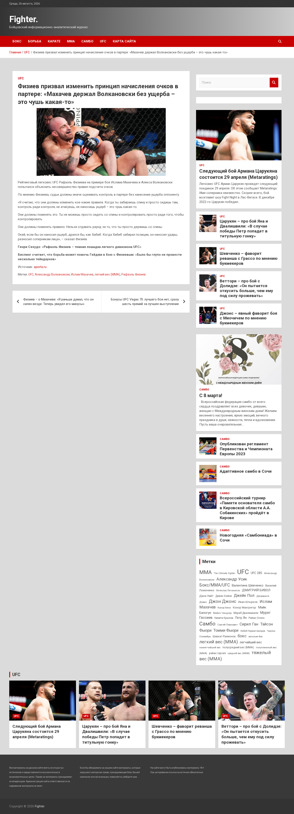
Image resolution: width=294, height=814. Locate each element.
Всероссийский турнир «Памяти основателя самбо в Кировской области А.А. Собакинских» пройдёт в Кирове (247, 507)
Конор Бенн (224, 607)
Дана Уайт (206, 595)
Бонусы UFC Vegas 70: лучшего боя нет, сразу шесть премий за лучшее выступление (145, 301)
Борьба (34, 41)
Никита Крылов (223, 617)
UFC (103, 41)
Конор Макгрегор (244, 607)
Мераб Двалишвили (246, 612)
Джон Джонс (222, 601)
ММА (71, 41)
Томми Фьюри (226, 630)
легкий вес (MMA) (107, 274)
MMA (205, 572)
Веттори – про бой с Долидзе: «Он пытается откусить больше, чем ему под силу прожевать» (246, 288)
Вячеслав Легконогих (228, 590)
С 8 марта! (210, 395)
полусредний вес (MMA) (238, 647)
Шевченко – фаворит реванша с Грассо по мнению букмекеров (248, 258)
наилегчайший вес (210, 647)
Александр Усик (231, 579)
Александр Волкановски (52, 274)
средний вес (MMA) (239, 653)
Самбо (87, 41)
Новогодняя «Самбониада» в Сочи (248, 538)
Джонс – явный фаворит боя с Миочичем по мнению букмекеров (248, 318)
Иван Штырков (248, 602)
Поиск (274, 82)
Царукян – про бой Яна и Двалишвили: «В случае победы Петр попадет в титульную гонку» (244, 228)
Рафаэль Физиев (133, 274)
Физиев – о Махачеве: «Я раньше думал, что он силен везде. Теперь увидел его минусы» (58, 301)
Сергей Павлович (227, 624)
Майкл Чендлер (222, 612)
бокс (242, 636)
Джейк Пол (244, 595)
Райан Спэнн (257, 617)
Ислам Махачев (82, 274)
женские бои (255, 636)
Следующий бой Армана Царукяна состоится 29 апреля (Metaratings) (36, 731)
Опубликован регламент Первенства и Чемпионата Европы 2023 (246, 448)
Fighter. (23, 19)
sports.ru (40, 267)
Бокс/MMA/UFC (214, 585)
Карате (54, 41)
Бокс (17, 41)
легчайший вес (251, 642)
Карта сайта (124, 41)
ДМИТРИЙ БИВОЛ (256, 590)
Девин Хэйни (223, 595)
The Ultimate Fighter (224, 573)
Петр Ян (241, 617)
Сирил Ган (249, 624)
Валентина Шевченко (247, 585)
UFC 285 (256, 573)
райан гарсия (217, 653)
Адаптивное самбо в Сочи (246, 471)
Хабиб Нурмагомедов (252, 630)
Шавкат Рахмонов (224, 636)
